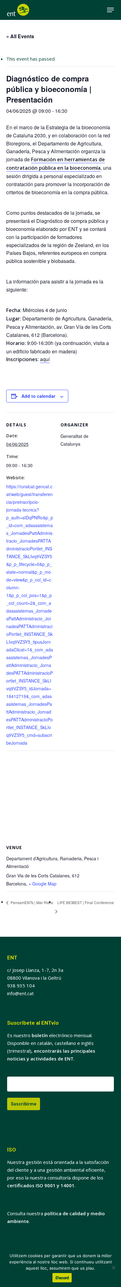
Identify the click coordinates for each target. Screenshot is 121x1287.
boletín (40, 1035)
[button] (110, 10)
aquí (45, 359)
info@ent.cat (20, 993)
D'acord (62, 1277)
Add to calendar (38, 396)
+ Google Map (42, 883)
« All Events (20, 36)
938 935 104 (21, 985)
